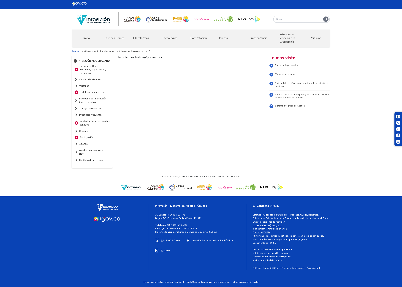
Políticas (257, 268)
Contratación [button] (198, 38)
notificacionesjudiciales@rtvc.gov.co (270, 253)
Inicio (86, 38)
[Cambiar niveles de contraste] (398, 116)
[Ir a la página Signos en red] (398, 142)
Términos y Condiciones (292, 268)
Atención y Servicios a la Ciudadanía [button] (287, 38)
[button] (75, 61)
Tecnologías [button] (169, 38)
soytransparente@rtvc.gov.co (267, 260)
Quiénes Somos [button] (114, 38)
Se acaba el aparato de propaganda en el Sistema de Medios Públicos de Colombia (302, 96)
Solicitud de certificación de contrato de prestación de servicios (302, 85)
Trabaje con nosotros (285, 74)
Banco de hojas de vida (286, 65)
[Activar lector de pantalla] (398, 135)
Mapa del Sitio (270, 268)
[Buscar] (326, 19)
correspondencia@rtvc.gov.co (267, 225)
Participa (315, 38)
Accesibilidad (313, 268)
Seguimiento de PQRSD (264, 242)
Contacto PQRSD (261, 232)
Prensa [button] (223, 38)
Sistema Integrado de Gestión (290, 105)
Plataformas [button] (141, 38)
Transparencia (258, 38)
